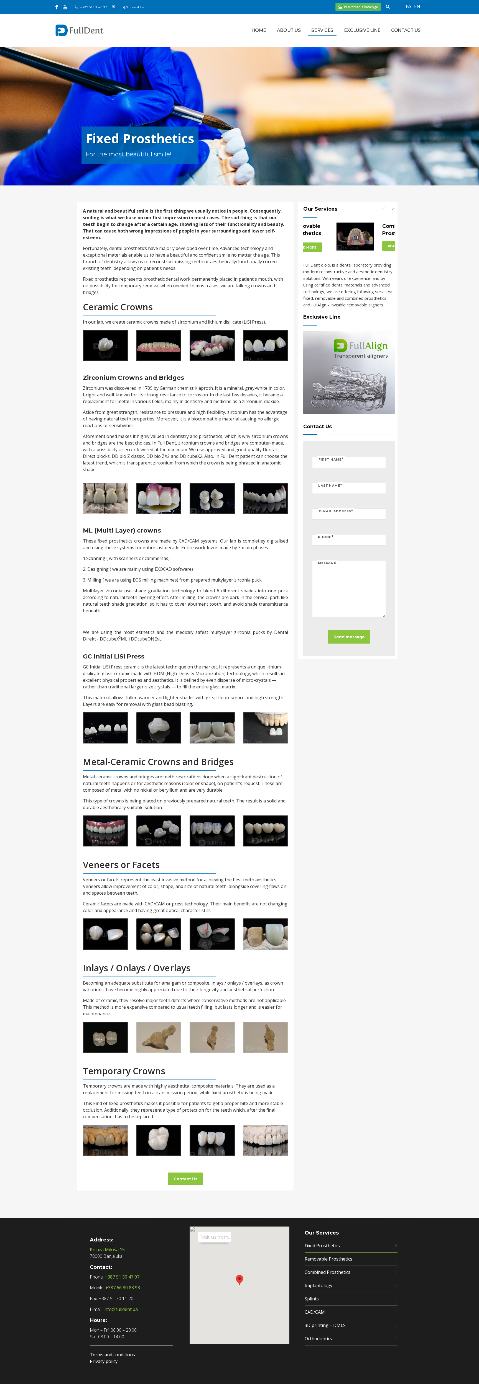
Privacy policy (104, 1361)
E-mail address (336, 511)
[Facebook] (56, 7)
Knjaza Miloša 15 (107, 1249)
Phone (326, 537)
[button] (239, 1280)
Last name (330, 485)
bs (408, 6)
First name (331, 459)
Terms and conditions (112, 1355)
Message (327, 563)
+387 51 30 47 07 (93, 7)
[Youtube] (65, 7)
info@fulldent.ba (131, 7)
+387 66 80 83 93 (122, 1288)
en (417, 6)
